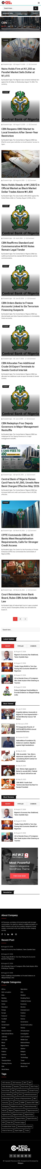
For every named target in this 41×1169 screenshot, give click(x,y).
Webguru (20, 1163)
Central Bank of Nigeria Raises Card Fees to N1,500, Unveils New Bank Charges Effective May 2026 (20, 483)
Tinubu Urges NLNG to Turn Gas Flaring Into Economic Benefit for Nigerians (25, 668)
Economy (24, 1004)
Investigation (25, 1034)
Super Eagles (19, 1130)
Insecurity (5, 1102)
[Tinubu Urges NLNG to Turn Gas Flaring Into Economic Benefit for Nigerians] (7, 667)
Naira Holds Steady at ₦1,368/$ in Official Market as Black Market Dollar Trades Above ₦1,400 (20, 188)
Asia (3, 995)
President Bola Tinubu (9, 1126)
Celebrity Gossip (26, 1001)
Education (5, 1007)
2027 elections (17, 1082)
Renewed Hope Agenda (25, 1126)
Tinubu (27, 1130)
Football (4, 1019)
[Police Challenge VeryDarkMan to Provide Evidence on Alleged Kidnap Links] (7, 691)
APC (30, 1082)
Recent (7, 646)
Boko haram (25, 1086)
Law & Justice (25, 1037)
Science (4, 1054)
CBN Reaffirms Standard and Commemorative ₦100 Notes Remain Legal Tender (17, 246)
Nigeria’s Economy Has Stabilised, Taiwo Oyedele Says (18, 949)
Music (3, 1042)
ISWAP (22, 1102)
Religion (23, 1051)
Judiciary (4, 1037)
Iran (11, 1102)
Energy (4, 1010)
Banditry (16, 1086)
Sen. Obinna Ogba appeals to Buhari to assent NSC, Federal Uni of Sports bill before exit (26, 771)
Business (4, 1001)
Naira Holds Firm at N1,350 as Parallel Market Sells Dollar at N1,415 (18, 72)
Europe (4, 1013)
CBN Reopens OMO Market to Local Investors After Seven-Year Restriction (19, 132)
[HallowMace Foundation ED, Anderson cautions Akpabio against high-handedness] (8, 742)
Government (5, 1025)
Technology (24, 1057)
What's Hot (24, 1066)
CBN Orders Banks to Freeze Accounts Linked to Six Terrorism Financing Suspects (20, 306)
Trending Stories (7, 1063)
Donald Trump (33, 1090)
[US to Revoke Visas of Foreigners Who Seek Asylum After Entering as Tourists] (7, 679)
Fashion (23, 1013)
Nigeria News (25, 1045)
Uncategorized (25, 1063)
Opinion (23, 1048)
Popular (20, 646)
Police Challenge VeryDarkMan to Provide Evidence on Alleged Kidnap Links (26, 692)
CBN (13, 1090)
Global (3, 1022)
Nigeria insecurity (33, 1110)
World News (5, 1069)
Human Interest (6, 1031)
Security (23, 1054)
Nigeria (11, 1110)
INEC (35, 1098)
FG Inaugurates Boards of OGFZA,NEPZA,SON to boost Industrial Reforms (26, 729)
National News (25, 1042)
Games (23, 1019)
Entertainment (25, 1010)
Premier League (20, 1122)
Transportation (6, 1060)
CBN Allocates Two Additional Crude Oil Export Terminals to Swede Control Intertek (18, 367)
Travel (22, 1060)
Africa (3, 989)
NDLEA (4, 1110)
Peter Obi (10, 1122)
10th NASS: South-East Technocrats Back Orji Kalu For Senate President (27, 785)
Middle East (24, 1040)
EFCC (20, 1094)
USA (3, 1066)
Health (4, 1028)
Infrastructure (25, 1031)
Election (23, 1007)
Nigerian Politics (18, 1114)
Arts (22, 992)
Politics (4, 1051)
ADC (25, 1082)
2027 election (6, 1082)
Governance (24, 1022)
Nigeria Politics (20, 1118)
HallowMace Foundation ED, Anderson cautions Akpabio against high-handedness (26, 743)
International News (7, 1034)
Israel (16, 1102)
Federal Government (30, 1094)
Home (5, 26)
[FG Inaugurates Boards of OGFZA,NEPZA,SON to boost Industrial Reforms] (8, 728)
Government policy (26, 1025)
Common (33, 646)
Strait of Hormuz (7, 1130)
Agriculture (24, 989)
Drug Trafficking (7, 1094)
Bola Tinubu (34, 1086)
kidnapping (5, 1106)
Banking (4, 998)
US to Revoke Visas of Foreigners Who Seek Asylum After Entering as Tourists (26, 680)
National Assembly (30, 1106)
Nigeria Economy (20, 1110)
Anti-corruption (6, 992)
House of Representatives (23, 1098)
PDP (3, 1122)
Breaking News (25, 998)
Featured (4, 1016)
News (3, 1045)
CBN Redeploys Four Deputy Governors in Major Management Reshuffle (19, 427)
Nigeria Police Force (8, 1118)
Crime (3, 1004)
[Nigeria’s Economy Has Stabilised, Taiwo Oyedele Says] (7, 655)
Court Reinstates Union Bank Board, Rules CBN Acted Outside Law (19, 598)
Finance (23, 1016)
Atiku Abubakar (7, 1086)
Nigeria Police (29, 1114)
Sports (4, 1057)
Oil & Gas (4, 1048)
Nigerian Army (6, 1114)
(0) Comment (33, 64)
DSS (15, 1094)
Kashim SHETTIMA (32, 1102)
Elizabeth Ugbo (7, 64)
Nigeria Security (32, 1118)
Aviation (23, 995)
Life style (4, 1040)
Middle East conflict (17, 1106)
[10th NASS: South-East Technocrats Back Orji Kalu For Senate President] (8, 784)
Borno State (6, 1090)
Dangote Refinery (22, 1090)
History (23, 1028)
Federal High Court (7, 1098)
